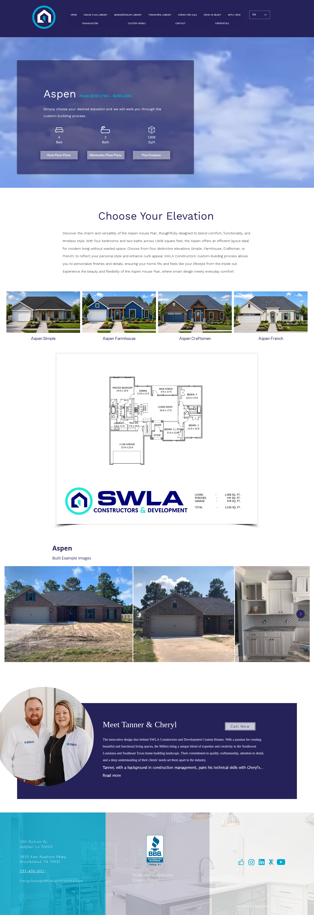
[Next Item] (300, 614)
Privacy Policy (145, 880)
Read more (112, 776)
